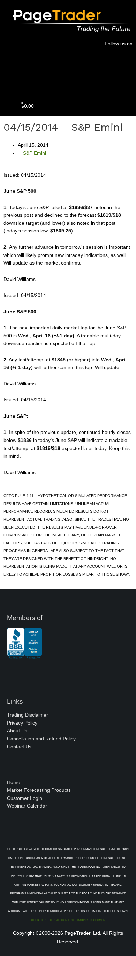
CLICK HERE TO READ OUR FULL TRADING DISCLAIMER (68, 920)
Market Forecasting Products (39, 790)
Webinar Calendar (27, 806)
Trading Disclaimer (27, 715)
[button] (68, 81)
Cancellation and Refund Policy (41, 738)
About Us (17, 730)
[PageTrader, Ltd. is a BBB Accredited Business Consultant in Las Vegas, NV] (24, 655)
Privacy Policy (22, 723)
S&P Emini (34, 153)
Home (13, 782)
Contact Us (19, 746)
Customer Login (24, 798)
